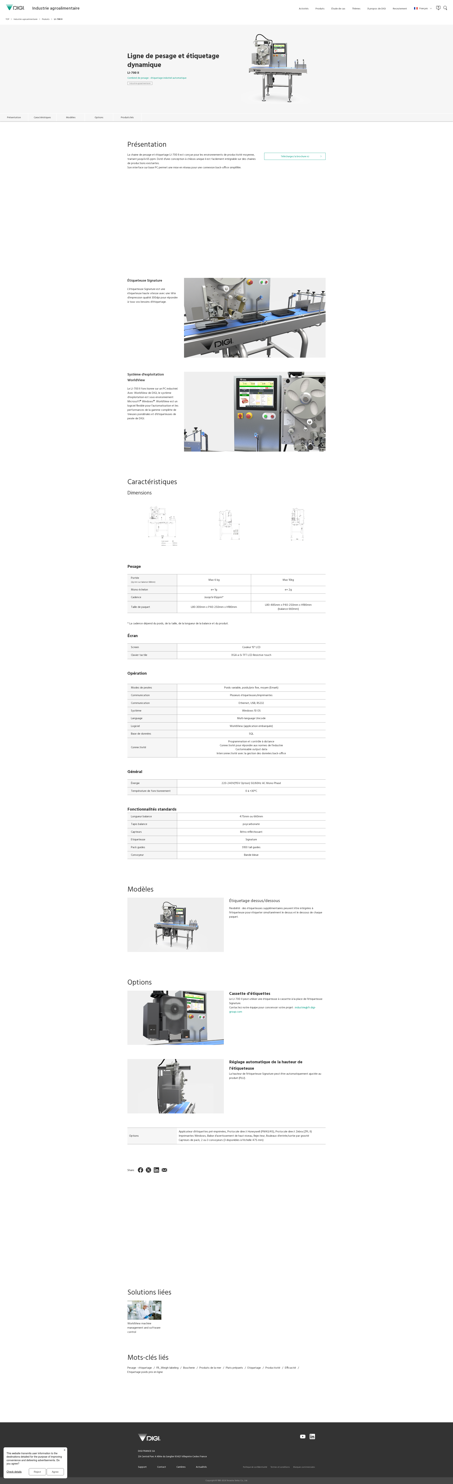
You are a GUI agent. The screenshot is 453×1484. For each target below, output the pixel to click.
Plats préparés (234, 1368)
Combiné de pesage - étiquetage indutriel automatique (157, 78)
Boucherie (189, 1368)
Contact (161, 1467)
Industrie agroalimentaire (139, 83)
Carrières (180, 1467)
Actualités (201, 1467)
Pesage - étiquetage (139, 1368)
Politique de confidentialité (255, 1467)
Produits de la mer (210, 1368)
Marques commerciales (304, 1467)
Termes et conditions (280, 1467)
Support (142, 1467)
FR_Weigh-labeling (167, 1368)
